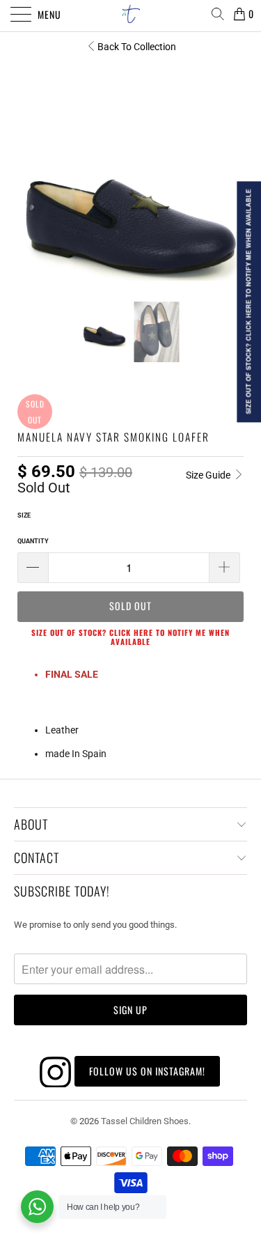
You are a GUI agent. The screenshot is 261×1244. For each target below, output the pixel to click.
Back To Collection (136, 46)
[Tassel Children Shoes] (130, 14)
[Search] (217, 14)
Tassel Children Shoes (145, 1121)
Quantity (33, 541)
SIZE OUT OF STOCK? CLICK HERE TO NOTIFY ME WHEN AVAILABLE (130, 637)
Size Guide (209, 475)
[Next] (230, 167)
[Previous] (31, 167)
